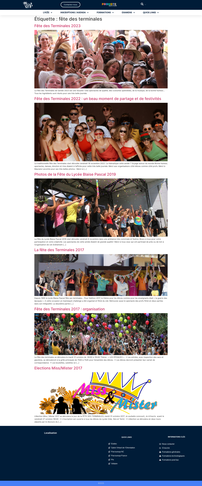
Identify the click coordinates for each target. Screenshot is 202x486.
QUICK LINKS (149, 12)
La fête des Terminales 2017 (59, 250)
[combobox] (161, 4)
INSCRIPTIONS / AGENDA (73, 12)
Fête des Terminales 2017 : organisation (69, 309)
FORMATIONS (104, 12)
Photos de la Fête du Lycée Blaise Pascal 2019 (75, 174)
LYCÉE (46, 12)
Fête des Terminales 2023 (57, 26)
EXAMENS (127, 12)
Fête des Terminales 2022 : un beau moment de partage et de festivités (97, 98)
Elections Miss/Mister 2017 (58, 368)
